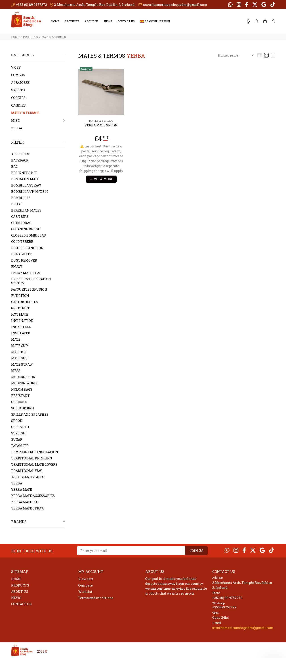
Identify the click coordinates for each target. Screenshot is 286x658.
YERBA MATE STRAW (27, 508)
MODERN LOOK (23, 377)
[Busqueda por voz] (248, 21)
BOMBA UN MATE (25, 179)
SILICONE (19, 402)
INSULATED (20, 333)
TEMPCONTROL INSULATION (34, 452)
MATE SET (19, 358)
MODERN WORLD (24, 383)
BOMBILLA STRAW (26, 185)
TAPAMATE (19, 446)
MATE (15, 339)
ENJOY (16, 266)
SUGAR (16, 439)
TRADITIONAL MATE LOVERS (34, 464)
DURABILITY (21, 254)
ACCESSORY (20, 154)
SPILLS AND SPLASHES (29, 414)
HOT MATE (19, 314)
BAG (14, 166)
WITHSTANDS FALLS (27, 477)
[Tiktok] (272, 4)
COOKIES (18, 98)
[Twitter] (254, 4)
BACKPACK (20, 160)
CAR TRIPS (19, 216)
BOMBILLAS (21, 198)
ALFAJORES (20, 82)
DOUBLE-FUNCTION (27, 248)
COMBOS (18, 75)
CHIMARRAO (21, 223)
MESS (15, 371)
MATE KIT (19, 352)
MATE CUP (19, 346)
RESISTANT (20, 396)
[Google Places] (264, 4)
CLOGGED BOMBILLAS (28, 235)
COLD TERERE (22, 241)
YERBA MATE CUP (25, 502)
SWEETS (18, 90)
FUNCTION (20, 295)
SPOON (17, 421)
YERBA (16, 128)
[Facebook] (246, 4)
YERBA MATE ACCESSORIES (33, 496)
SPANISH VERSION (157, 21)
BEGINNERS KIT (24, 173)
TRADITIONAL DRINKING (31, 458)
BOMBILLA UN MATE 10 (29, 191)
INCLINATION (22, 321)
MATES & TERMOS (54, 37)
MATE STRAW (22, 364)
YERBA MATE (21, 489)
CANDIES (18, 105)
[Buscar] (256, 21)
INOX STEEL (21, 327)
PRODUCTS (72, 21)
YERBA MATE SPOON (101, 125)
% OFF (16, 67)
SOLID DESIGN (22, 408)
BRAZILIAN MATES (26, 210)
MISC (15, 120)
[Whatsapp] (230, 4)
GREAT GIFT (20, 308)
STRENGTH (20, 427)
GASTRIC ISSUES (24, 302)
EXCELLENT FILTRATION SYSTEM (31, 281)
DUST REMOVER (24, 260)
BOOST (16, 204)
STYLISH (18, 433)
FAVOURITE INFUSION (29, 289)
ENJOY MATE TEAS (26, 273)
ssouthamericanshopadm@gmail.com (242, 628)
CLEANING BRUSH (26, 229)
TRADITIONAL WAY (26, 471)
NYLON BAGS (21, 389)
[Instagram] (239, 4)
